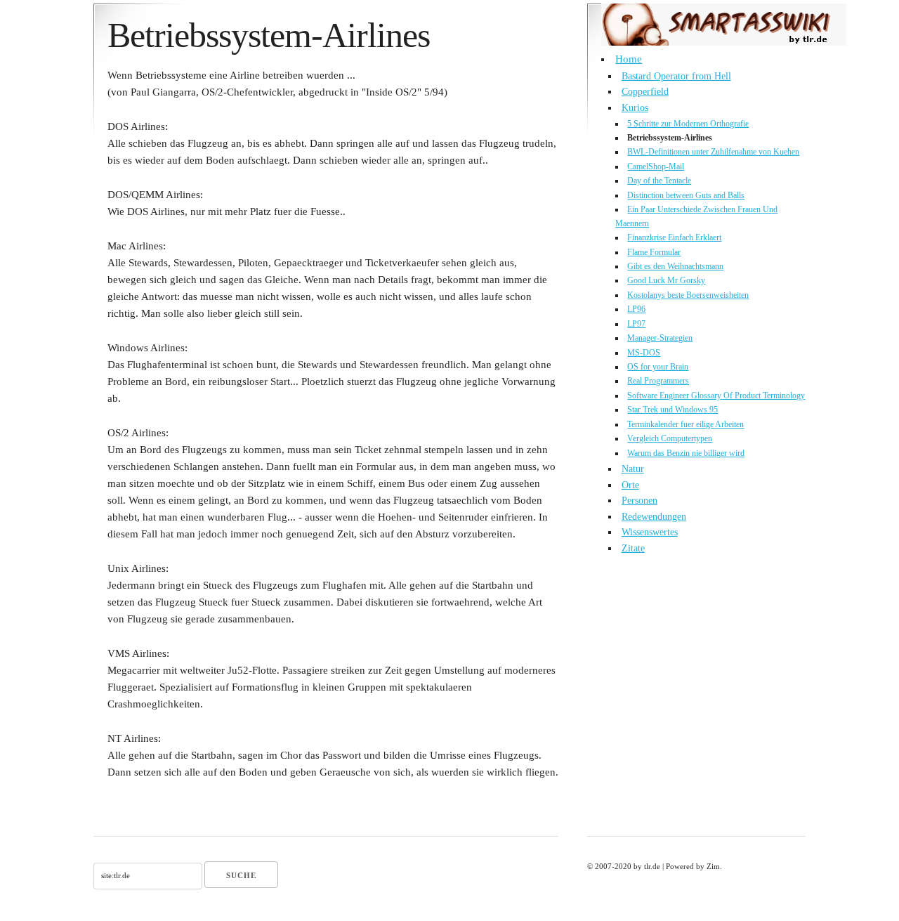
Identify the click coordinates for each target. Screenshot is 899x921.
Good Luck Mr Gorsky (666, 280)
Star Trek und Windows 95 (672, 409)
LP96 (636, 309)
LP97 (636, 324)
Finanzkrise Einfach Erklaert (674, 237)
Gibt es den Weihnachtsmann (675, 266)
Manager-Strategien (660, 338)
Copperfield (645, 91)
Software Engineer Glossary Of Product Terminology (716, 395)
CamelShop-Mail (655, 166)
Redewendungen (654, 516)
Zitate (633, 548)
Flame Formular (654, 252)
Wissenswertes (650, 532)
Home (628, 59)
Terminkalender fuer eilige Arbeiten (685, 424)
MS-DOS (643, 353)
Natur (633, 469)
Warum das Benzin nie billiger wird (685, 453)
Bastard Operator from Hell (676, 76)
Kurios (635, 108)
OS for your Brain (657, 367)
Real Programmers (658, 381)
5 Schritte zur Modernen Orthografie (688, 124)
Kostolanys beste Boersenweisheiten (688, 295)
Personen (639, 500)
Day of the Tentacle (659, 180)
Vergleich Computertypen (669, 438)
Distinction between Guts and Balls (685, 195)
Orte (630, 485)
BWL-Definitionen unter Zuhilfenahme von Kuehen (713, 152)
